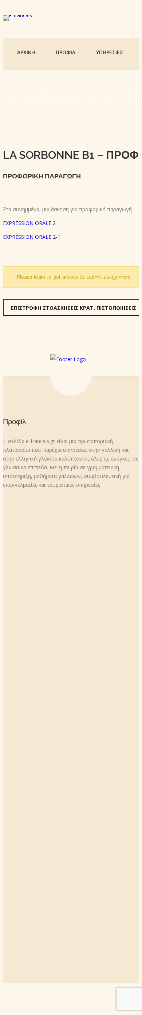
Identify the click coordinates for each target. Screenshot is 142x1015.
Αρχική (26, 52)
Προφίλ (65, 52)
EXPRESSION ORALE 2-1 (31, 236)
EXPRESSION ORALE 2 (29, 223)
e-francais (58, 997)
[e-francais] (17, 18)
